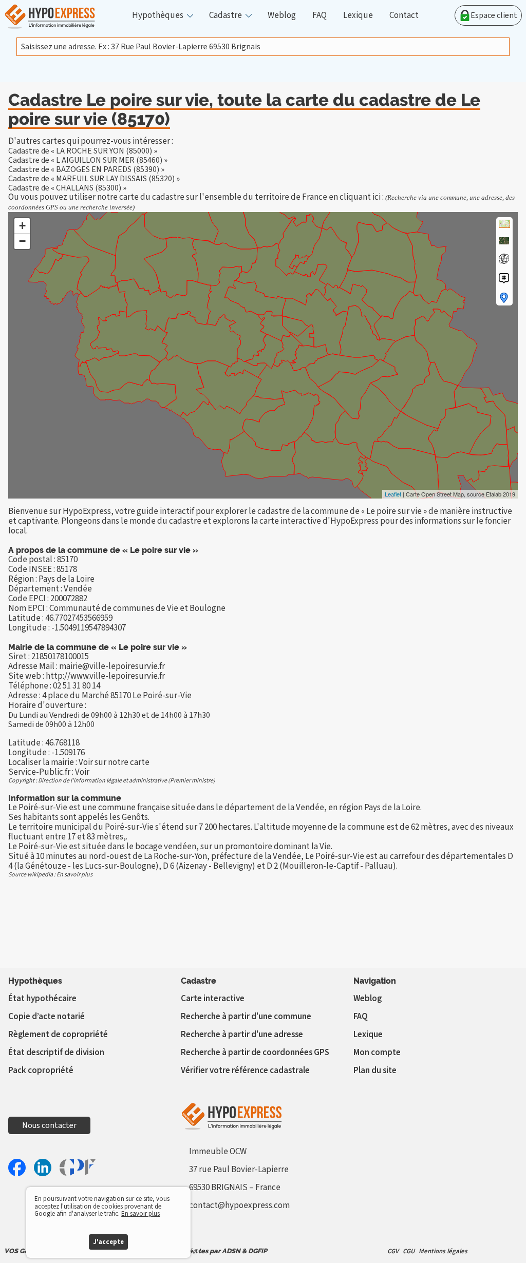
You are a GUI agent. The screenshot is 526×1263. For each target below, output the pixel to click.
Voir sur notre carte (114, 762)
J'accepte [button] (108, 1242)
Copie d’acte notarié (46, 1016)
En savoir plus (74, 874)
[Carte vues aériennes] (504, 240)
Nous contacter (49, 1125)
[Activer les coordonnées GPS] (504, 259)
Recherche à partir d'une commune (246, 1016)
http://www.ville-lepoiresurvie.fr (105, 676)
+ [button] (22, 225)
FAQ (319, 16)
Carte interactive (213, 998)
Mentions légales (443, 1251)
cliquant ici (360, 197)
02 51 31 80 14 (76, 686)
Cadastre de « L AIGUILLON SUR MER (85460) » (87, 160)
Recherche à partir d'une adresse (242, 1034)
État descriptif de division (56, 1052)
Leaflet (393, 494)
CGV (393, 1251)
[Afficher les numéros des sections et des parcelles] (504, 278)
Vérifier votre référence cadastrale (245, 1070)
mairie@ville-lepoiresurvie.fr (112, 666)
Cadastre (225, 16)
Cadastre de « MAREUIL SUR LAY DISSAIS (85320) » (94, 178)
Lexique (358, 16)
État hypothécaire (42, 998)
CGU (409, 1251)
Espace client (494, 15)
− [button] (22, 241)
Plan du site (375, 1070)
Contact (404, 16)
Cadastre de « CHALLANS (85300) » (67, 188)
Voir (82, 772)
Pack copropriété (40, 1070)
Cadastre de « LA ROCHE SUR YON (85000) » (82, 151)
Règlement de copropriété (58, 1034)
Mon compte (377, 1052)
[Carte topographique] (504, 224)
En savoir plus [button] (140, 1213)
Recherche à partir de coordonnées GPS (255, 1052)
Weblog (282, 16)
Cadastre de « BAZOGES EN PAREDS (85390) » (86, 169)
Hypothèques (157, 16)
